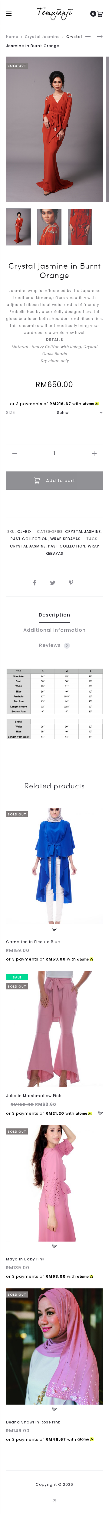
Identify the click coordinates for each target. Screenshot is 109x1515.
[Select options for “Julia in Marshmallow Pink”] (98, 1112)
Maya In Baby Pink (25, 1259)
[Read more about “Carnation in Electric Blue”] (54, 928)
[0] (100, 14)
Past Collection (29, 538)
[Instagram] (55, 1501)
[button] (14, 453)
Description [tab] (54, 614)
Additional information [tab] (54, 630)
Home (12, 36)
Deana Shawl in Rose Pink (33, 1422)
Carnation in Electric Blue (33, 941)
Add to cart (60, 481)
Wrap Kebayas (65, 538)
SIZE (10, 412)
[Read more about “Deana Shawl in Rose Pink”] (54, 1409)
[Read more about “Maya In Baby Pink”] (54, 1246)
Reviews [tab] (53, 645)
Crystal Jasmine (42, 36)
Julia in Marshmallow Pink (33, 1095)
